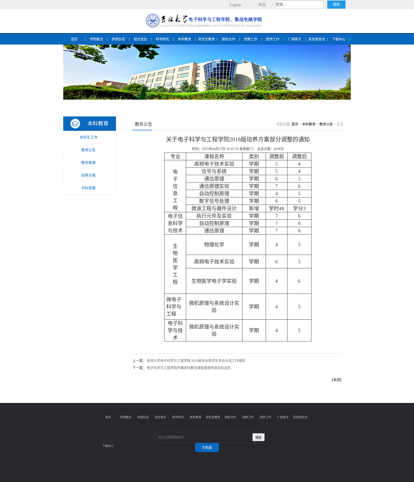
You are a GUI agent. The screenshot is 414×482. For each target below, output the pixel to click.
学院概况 (96, 39)
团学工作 (272, 39)
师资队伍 (118, 39)
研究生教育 (206, 39)
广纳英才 (294, 39)
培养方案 (88, 175)
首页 (74, 39)
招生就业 (140, 39)
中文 (262, 5)
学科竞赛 (88, 188)
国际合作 (228, 39)
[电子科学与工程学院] (207, 14)
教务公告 (88, 150)
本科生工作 (89, 137)
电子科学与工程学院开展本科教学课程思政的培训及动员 (189, 368)
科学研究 (162, 39)
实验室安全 (316, 39)
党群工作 (250, 39)
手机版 (207, 447)
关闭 (336, 380)
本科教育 (184, 39)
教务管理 (88, 163)
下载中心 (338, 39)
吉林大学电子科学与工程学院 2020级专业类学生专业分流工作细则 (196, 360)
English (235, 5)
